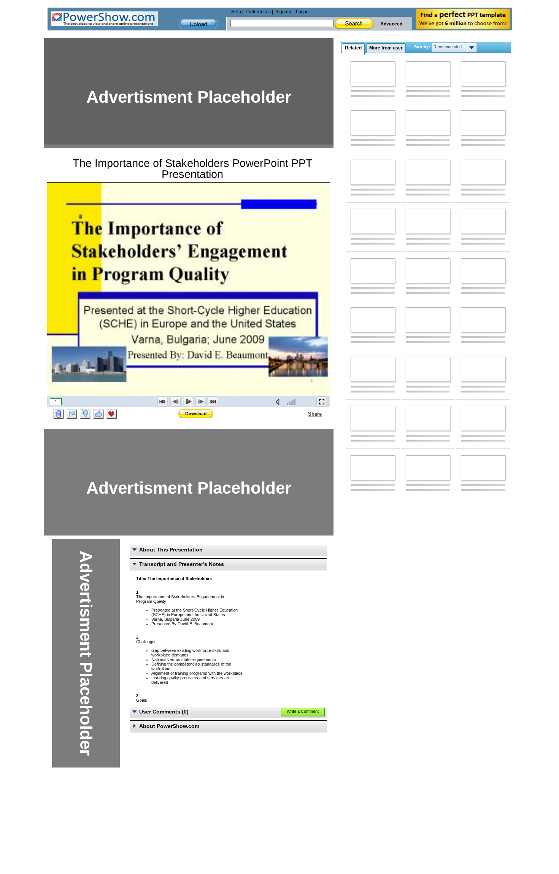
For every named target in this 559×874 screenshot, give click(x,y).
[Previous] (175, 401)
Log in (302, 11)
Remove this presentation (58, 414)
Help (236, 11)
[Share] (303, 414)
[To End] (213, 401)
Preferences (258, 11)
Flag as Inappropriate (72, 414)
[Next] (200, 401)
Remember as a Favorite (111, 414)
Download (195, 413)
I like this (98, 414)
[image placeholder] (373, 73)
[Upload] (198, 24)
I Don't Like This (85, 414)
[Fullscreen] (321, 401)
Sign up (283, 11)
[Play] (188, 401)
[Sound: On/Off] (279, 401)
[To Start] (162, 401)
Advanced (391, 24)
